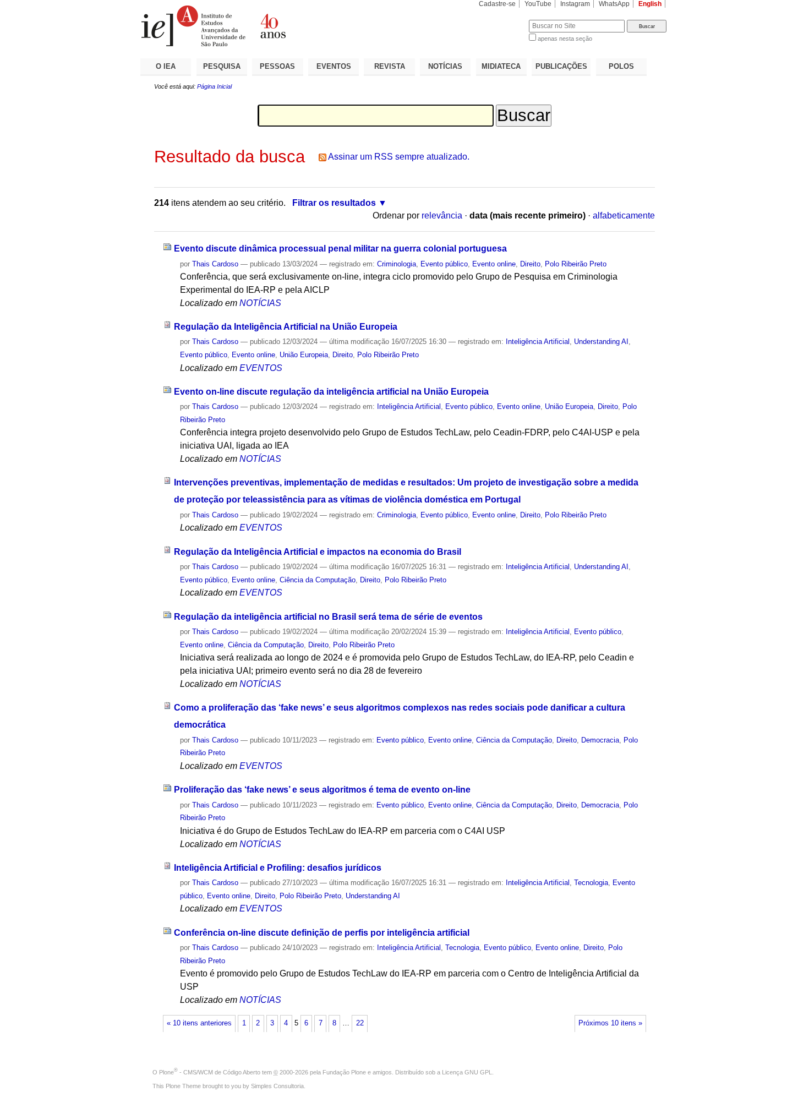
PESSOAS (277, 66)
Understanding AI (601, 341)
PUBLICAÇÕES (561, 66)
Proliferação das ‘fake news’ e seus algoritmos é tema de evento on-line (322, 789)
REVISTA (389, 66)
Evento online (494, 264)
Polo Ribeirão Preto (575, 264)
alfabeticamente (624, 215)
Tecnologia (591, 882)
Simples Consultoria (277, 1086)
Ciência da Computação (318, 580)
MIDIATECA (501, 66)
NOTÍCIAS (445, 66)
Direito (530, 264)
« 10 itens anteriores (199, 1023)
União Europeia (304, 355)
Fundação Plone (344, 1072)
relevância (442, 215)
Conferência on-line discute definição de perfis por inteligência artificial (321, 932)
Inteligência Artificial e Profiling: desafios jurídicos (277, 867)
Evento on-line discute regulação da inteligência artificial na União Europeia (331, 391)
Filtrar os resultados (334, 203)
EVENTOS (333, 66)
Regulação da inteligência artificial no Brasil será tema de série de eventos (328, 616)
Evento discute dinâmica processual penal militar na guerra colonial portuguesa (340, 248)
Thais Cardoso (215, 264)
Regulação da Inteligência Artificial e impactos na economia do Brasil (317, 551)
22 (360, 1023)
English (650, 4)
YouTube (537, 4)
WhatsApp (614, 4)
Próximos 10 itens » (610, 1023)
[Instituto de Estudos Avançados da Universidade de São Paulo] (272, 26)
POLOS (621, 66)
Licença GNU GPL (467, 1072)
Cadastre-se (497, 4)
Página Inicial (214, 86)
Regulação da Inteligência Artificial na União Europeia (285, 326)
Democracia (600, 740)
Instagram (575, 4)
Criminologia (396, 264)
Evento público (444, 264)
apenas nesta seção (565, 38)
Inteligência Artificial (538, 341)
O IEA (166, 66)
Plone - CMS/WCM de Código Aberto (209, 1072)
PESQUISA (221, 66)
